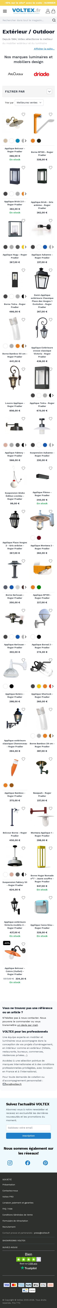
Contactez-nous (10, 1191)
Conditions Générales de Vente (17, 1215)
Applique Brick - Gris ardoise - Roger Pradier (42, 205)
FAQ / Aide (7, 1209)
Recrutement (9, 1227)
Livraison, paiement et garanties (17, 1203)
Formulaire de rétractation (15, 1221)
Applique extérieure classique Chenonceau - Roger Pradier (15, 743)
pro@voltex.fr (14, 1084)
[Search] (54, 20)
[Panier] (53, 11)
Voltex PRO (8, 1197)
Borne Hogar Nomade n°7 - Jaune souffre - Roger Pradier (42, 878)
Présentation (8, 1185)
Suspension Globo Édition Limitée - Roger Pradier (15, 496)
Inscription (28, 1135)
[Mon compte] (47, 11)
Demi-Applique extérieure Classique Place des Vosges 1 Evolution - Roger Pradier (42, 301)
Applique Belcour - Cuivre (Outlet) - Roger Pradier (15, 971)
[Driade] (41, 74)
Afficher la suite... (44, 48)
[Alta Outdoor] (15, 74)
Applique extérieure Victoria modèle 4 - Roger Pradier (15, 925)
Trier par (9, 102)
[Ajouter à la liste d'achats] (23, 114)
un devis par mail (27, 1025)
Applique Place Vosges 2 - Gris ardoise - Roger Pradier (15, 545)
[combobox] (28, 20)
